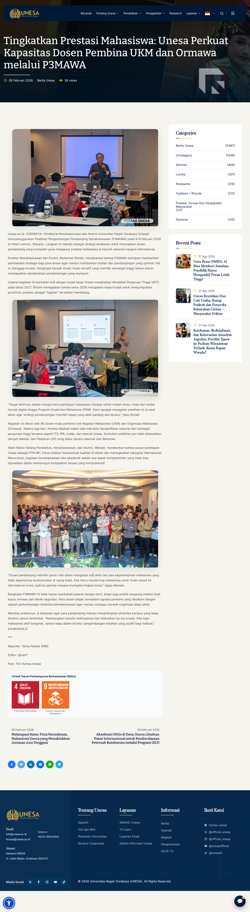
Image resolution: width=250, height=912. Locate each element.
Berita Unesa (46, 80)
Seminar (181, 165)
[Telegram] (59, 764)
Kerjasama (183, 184)
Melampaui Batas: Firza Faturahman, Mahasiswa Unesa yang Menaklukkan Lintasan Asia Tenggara (41, 738)
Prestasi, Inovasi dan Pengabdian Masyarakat (199, 204)
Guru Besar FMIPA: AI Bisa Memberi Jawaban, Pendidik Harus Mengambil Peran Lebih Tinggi (211, 270)
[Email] (40, 764)
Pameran (182, 219)
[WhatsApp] (50, 764)
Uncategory (184, 155)
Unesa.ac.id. (16, 234)
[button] (9, 903)
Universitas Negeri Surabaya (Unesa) (123, 234)
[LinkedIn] (31, 764)
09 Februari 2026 (23, 729)
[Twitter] (21, 764)
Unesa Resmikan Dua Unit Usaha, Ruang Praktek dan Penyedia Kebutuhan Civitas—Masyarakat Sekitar (209, 305)
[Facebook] (12, 764)
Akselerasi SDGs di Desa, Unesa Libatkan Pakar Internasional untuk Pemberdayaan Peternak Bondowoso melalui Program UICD (125, 738)
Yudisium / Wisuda (189, 193)
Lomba (180, 174)
